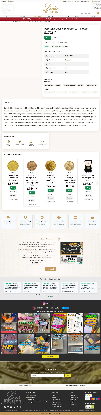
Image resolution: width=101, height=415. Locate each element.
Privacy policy (73, 401)
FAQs (71, 402)
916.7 (66, 72)
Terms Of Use (73, 395)
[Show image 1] (12, 172)
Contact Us (73, 404)
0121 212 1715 (32, 395)
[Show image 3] (90, 172)
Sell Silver (23, 16)
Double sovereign (86, 92)
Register (11, 1)
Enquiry (57, 37)
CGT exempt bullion (61, 92)
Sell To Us (50, 269)
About (77, 16)
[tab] (3, 4)
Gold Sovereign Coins (27, 21)
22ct (66, 64)
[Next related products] (97, 183)
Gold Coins (20, 21)
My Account (56, 399)
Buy (49, 37)
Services (65, 16)
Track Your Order (57, 406)
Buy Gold (37, 16)
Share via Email (42, 144)
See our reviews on (72, 385)
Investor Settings (57, 404)
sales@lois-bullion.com (34, 397)
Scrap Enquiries (57, 402)
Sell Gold (9, 16)
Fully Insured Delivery (26, 385)
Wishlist (55, 401)
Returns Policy (74, 399)
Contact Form (31, 399)
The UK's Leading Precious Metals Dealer (50, 14)
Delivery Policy (74, 397)
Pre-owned (67, 59)
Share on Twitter (20, 144)
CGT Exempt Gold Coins (69, 85)
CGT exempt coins (74, 92)
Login (5, 1)
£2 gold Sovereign (49, 92)
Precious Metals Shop (8, 21)
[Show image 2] (14, 172)
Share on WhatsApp (31, 144)
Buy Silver (51, 16)
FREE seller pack (29, 249)
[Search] (81, 15)
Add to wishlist (64, 42)
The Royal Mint (69, 55)
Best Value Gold (49, 85)
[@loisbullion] (33, 308)
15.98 (66, 68)
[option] (13, 180)
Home (1, 21)
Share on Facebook (8, 144)
